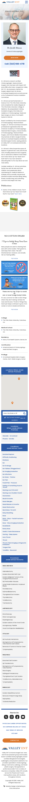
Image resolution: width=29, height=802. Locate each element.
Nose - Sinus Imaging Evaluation (13, 523)
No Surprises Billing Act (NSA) (14, 727)
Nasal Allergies (7, 501)
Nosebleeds (6, 526)
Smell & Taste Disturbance (11, 531)
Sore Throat (6, 537)
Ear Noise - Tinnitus (9, 477)
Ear (4, 463)
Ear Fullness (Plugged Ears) (11, 468)
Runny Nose (6, 528)
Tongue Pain (7, 547)
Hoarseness (6, 496)
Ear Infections (7, 474)
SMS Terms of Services (14, 730)
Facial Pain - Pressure (10, 483)
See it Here (18, 194)
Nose (4, 515)
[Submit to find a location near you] (24, 413)
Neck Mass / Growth (9, 510)
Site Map (14, 733)
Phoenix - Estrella (8, 439)
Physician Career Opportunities (14, 723)
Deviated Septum (8, 454)
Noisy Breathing (8, 513)
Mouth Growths (8, 498)
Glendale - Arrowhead (10, 436)
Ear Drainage (7, 465)
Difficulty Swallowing (9, 457)
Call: (14, 64)
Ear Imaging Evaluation (10, 471)
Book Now (14, 57)
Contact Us (14, 740)
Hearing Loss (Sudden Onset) (12, 493)
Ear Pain (5, 480)
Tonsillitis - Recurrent (10, 550)
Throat (5, 540)
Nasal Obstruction (9, 507)
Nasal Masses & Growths (11, 504)
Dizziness (6, 460)
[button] (19, 379)
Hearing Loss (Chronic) (10, 490)
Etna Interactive (14, 788)
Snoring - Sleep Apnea (10, 534)
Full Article (14, 258)
